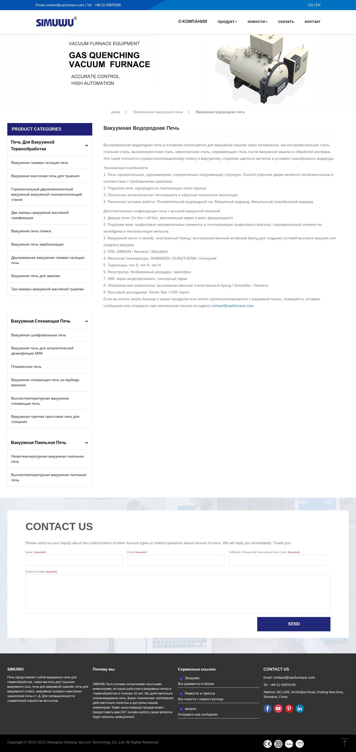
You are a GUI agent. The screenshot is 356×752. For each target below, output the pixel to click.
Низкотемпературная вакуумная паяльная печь (47, 459)
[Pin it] (289, 708)
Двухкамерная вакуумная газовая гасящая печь (47, 260)
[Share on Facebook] (267, 708)
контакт (313, 21)
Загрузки (192, 678)
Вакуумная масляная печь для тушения (45, 176)
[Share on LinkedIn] (300, 708)
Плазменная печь (26, 366)
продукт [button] (226, 21)
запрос (191, 708)
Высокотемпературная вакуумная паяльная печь (49, 477)
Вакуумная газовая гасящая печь (39, 162)
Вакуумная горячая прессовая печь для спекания (45, 419)
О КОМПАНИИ (192, 21)
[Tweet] (278, 708)
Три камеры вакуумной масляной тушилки (47, 289)
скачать (286, 21)
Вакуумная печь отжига (31, 231)
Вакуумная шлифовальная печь (38, 335)
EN (318, 5)
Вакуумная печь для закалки (35, 276)
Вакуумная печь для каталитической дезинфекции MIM (42, 350)
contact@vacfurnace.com (64, 5)
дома (115, 112)
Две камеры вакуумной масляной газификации (40, 215)
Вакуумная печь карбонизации (37, 244)
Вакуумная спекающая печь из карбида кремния (45, 382)
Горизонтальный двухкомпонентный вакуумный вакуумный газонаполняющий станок (46, 194)
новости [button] (256, 21)
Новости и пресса (200, 693)
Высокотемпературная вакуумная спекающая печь (40, 401)
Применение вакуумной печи (158, 112)
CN (310, 5)
